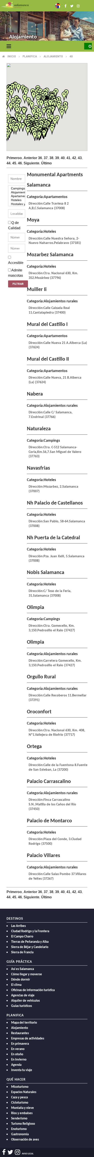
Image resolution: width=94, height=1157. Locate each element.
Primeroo (14, 158)
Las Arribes (18, 926)
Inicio (11, 56)
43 (80, 158)
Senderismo (19, 1118)
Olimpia (35, 607)
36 (40, 158)
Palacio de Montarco (49, 821)
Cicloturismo (19, 1102)
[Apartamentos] (16, 196)
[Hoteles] (16, 200)
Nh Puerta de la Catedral (53, 538)
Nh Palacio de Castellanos (55, 503)
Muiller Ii (37, 289)
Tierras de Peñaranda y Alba (30, 942)
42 (74, 158)
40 (71, 56)
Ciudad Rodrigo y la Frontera (30, 931)
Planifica (30, 56)
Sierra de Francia (22, 952)
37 (46, 158)
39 (57, 158)
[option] (47, 22)
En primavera (20, 1044)
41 (68, 158)
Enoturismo (19, 1129)
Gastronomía (20, 1134)
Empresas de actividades (27, 1038)
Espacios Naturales (23, 1092)
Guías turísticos (21, 1006)
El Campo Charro (22, 936)
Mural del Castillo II (48, 359)
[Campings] (16, 189)
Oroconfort (39, 712)
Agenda (16, 1065)
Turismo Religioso (23, 1124)
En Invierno (18, 1059)
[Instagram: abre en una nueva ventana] (76, 5)
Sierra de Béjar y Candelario (29, 947)
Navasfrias (38, 468)
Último (46, 163)
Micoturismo (19, 1087)
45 (14, 163)
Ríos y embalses (22, 1113)
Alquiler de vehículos (25, 1001)
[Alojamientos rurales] (16, 192)
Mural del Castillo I (47, 324)
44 (8, 163)
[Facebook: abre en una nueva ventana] (64, 5)
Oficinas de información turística (33, 990)
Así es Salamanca (22, 969)
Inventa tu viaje (21, 1070)
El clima (16, 985)
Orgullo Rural (41, 677)
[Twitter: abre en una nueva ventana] (70, 5)
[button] (52, 130)
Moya (33, 220)
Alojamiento (53, 56)
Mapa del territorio (24, 1022)
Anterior (30, 158)
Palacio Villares (43, 855)
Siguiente (31, 163)
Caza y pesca (19, 1097)
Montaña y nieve (22, 1108)
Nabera (35, 394)
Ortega (34, 746)
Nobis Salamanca (45, 572)
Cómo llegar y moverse (26, 974)
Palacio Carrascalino (49, 781)
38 (51, 158)
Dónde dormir (20, 979)
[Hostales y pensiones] (16, 204)
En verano (17, 1049)
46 (20, 163)
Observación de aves (25, 1139)
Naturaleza (39, 429)
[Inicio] (15, 5)
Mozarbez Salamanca (50, 255)
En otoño (17, 1054)
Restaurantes (20, 1033)
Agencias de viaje (23, 995)
